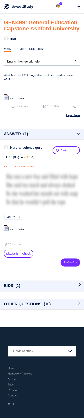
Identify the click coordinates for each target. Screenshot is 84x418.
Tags (11, 384)
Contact (12, 395)
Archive (12, 379)
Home (11, 368)
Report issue (73, 115)
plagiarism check (18, 253)
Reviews (13, 390)
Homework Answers (20, 373)
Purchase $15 (70, 262)
